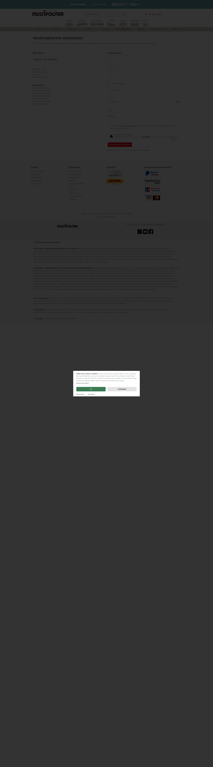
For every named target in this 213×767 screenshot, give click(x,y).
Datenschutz (80, 394)
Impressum (91, 394)
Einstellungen (122, 389)
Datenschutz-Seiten (82, 383)
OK (91, 389)
